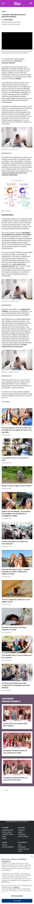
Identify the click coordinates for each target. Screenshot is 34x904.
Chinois (20, 832)
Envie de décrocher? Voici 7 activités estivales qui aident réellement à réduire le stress (16, 571)
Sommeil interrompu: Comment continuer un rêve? (14, 628)
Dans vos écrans (7, 832)
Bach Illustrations (8, 215)
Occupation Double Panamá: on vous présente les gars (15, 779)
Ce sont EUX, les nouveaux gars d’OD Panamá (15, 725)
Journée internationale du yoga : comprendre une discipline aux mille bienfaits (16, 685)
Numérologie (21, 834)
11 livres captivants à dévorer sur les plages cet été (16, 601)
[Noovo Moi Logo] (17, 3)
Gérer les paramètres (17, 895)
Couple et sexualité (23, 849)
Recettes (4, 844)
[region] (17, 879)
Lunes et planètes (23, 836)
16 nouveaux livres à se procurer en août (15, 459)
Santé (4, 11)
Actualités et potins (7, 830)
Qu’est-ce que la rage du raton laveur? (17, 486)
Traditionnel (21, 830)
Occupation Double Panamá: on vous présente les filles (15, 752)
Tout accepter (17, 900)
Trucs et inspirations (8, 846)
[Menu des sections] (3, 3)
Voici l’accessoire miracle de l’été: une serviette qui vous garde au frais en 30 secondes (17, 430)
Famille (20, 851)
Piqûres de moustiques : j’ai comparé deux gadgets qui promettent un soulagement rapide (16, 513)
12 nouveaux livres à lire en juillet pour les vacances (17, 656)
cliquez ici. (16, 887)
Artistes (4, 838)
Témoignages (22, 846)
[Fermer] (32, 856)
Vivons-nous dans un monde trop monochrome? (15, 543)
